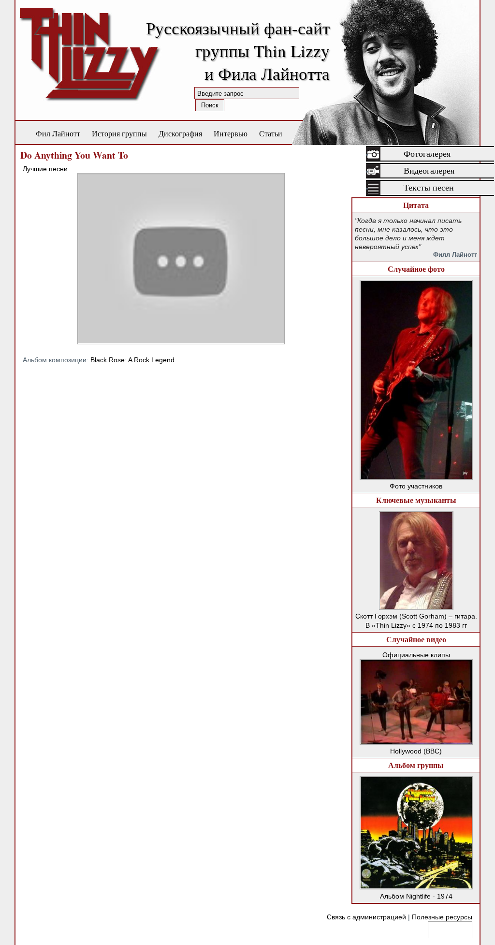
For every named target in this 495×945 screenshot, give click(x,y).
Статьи (270, 133)
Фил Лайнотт (58, 133)
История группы (119, 133)
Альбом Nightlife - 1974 (416, 896)
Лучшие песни (45, 169)
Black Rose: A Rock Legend (132, 360)
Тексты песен (429, 187)
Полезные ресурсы (442, 917)
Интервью (231, 133)
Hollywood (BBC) (416, 751)
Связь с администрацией (366, 917)
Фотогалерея (427, 154)
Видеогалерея (429, 171)
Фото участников (416, 486)
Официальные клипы (416, 655)
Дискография (180, 133)
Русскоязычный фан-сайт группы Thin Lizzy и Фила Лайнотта (238, 50)
